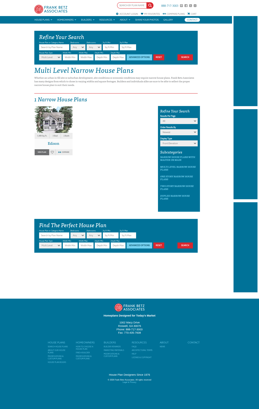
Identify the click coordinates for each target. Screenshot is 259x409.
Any (75, 47)
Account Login (128, 13)
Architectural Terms (142, 350)
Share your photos (147, 19)
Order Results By (168, 127)
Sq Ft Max (124, 42)
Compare (176, 13)
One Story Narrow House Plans (176, 178)
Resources (105, 19)
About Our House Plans (56, 351)
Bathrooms (91, 42)
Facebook (186, 5)
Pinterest (181, 5)
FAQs (134, 346)
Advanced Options (139, 57)
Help (134, 354)
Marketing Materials (114, 350)
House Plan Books (57, 362)
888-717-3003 (169, 5)
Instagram (195, 5)
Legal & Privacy (129, 382)
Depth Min (99, 53)
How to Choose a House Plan (84, 347)
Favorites (152, 13)
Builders (86, 19)
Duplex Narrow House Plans (175, 197)
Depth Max (115, 53)
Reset (159, 57)
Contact (192, 19)
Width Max (83, 53)
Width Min (67, 53)
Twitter (190, 5)
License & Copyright (142, 357)
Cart (193, 13)
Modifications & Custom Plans (56, 357)
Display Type (166, 138)
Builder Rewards (112, 346)
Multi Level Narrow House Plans (178, 168)
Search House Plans (58, 346)
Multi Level (47, 57)
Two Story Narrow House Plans (177, 187)
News (162, 346)
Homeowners (65, 19)
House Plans (41, 19)
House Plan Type (46, 53)
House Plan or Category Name (51, 42)
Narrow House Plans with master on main (177, 158)
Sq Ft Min (106, 42)
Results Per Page (168, 116)
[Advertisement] (246, 61)
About (124, 19)
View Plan (42, 152)
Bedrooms (74, 42)
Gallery (168, 19)
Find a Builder (83, 352)
